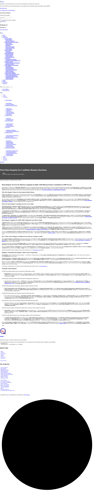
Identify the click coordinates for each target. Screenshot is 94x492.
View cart (2, 29)
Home (4, 35)
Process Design (9, 48)
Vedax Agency (27, 394)
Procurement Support (10, 57)
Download (2, 162)
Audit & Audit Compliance (10, 73)
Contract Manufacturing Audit (12, 76)
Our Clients (5, 82)
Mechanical (8, 45)
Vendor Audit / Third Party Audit (12, 74)
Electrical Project (9, 44)
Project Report (9, 39)
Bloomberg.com (36, 250)
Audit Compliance (9, 78)
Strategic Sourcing (9, 54)
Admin (2, 336)
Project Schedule (9, 55)
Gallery (4, 80)
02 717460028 (5, 89)
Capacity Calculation (10, 40)
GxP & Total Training (10, 72)
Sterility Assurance (9, 70)
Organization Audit (9, 77)
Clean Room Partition (10, 47)
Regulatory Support (10, 63)
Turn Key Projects (8, 50)
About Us (5, 36)
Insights (4, 81)
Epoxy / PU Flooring (10, 46)
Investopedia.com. (43, 266)
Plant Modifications (10, 52)
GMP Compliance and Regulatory (11, 65)
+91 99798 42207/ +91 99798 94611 (7, 10)
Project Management (9, 53)
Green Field (8, 51)
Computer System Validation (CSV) (13, 60)
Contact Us (5, 83)
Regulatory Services (9, 61)
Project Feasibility (8, 38)
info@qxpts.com (3, 8)
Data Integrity (8, 66)
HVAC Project (9, 43)
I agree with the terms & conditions (9, 20)
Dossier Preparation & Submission (13, 62)
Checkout (6, 29)
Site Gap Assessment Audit (11, 75)
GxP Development (9, 67)
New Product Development (11, 69)
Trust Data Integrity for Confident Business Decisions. (54, 189)
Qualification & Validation (11, 59)
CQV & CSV (7, 58)
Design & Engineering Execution (11, 42)
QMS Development (10, 68)
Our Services (5, 37)
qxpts (8, 394)
